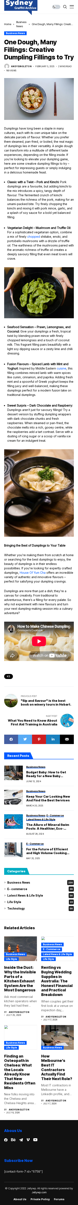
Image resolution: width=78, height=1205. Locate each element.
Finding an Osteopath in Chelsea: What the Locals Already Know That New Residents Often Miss (19, 1072)
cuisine (61, 368)
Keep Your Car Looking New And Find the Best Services (48, 798)
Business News (15, 33)
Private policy (40, 1199)
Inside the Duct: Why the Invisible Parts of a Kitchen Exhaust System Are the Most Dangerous (20, 978)
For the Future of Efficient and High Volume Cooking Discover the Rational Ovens (49, 851)
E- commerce (40, 889)
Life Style (40, 902)
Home (7, 24)
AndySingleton (21, 66)
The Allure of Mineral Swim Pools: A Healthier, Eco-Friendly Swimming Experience (47, 826)
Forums (59, 1199)
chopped (33, 236)
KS (8, 676)
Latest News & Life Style (40, 895)
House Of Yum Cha (33, 572)
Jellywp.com (39, 1192)
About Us (20, 1199)
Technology (40, 908)
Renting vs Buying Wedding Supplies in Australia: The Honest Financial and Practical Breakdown (57, 981)
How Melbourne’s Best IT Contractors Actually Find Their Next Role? (56, 1067)
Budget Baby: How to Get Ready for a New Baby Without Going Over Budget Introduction (48, 774)
